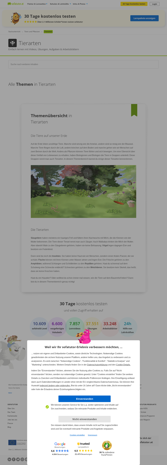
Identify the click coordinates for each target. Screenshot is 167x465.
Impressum (92, 435)
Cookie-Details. (123, 365)
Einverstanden (84, 398)
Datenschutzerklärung (97, 365)
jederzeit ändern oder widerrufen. (55, 385)
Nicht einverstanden (84, 419)
